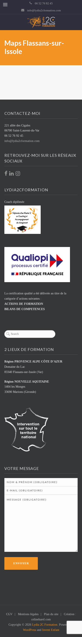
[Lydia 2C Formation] (41, 22)
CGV (9, 614)
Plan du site (51, 614)
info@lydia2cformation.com (44, 10)
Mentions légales (28, 614)
